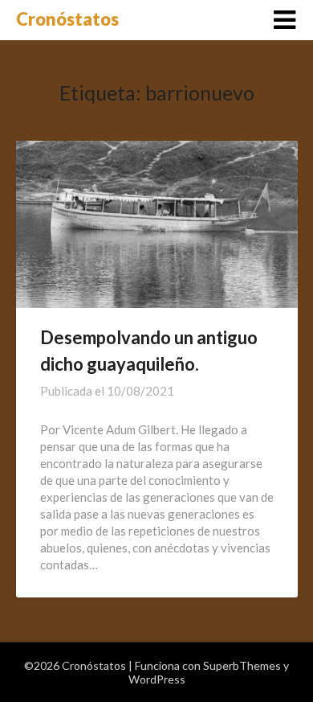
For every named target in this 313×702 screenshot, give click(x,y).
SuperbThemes (242, 665)
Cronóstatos (67, 19)
